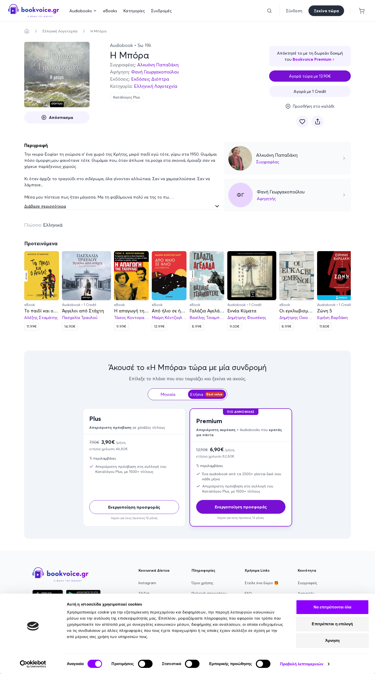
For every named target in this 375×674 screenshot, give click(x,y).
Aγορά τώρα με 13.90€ (310, 76)
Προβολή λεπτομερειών (301, 664)
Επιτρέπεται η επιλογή (332, 624)
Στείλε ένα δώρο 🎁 (261, 583)
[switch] (145, 664)
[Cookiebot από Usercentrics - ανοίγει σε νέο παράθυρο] (33, 664)
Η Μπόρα (98, 31)
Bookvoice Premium (312, 59)
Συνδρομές (161, 10)
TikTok (144, 593)
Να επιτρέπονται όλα (333, 607)
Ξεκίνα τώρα (326, 10)
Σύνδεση (294, 10)
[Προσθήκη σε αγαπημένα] (302, 121)
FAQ (248, 593)
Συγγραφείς (307, 583)
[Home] (26, 31)
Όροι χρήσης (202, 583)
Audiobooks (80, 10)
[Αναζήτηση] (269, 11)
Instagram (147, 583)
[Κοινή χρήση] (317, 121)
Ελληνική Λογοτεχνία (60, 31)
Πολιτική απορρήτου (209, 593)
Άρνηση (332, 640)
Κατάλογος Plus (126, 97)
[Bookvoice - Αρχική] (33, 10)
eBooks (110, 10)
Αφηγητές (306, 593)
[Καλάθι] (362, 11)
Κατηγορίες (134, 10)
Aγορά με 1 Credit (310, 91)
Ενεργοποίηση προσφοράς (134, 507)
